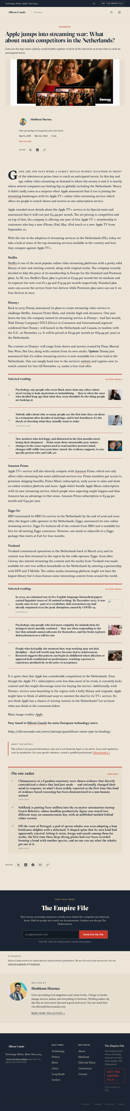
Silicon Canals (37, 723)
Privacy (85, 1104)
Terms (97, 1104)
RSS (107, 1090)
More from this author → (48, 1013)
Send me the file (93, 934)
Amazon (80, 471)
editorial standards (17, 964)
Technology (58, 1051)
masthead (35, 964)
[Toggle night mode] (94, 3)
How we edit (25, 141)
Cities (55, 1068)
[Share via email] (40, 865)
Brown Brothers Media (17, 1059)
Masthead (83, 1056)
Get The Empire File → (114, 1075)
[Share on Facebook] (33, 865)
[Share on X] (30, 149)
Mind (55, 1062)
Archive (56, 1079)
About (81, 1051)
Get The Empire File (112, 3)
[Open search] (111, 12)
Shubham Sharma (41, 119)
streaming (14, 196)
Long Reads (58, 1074)
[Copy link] (44, 149)
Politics (56, 1056)
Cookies (110, 1104)
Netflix (12, 263)
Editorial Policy (87, 1062)
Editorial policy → (101, 752)
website (86, 361)
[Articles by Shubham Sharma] (23, 122)
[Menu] (119, 12)
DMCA (122, 1104)
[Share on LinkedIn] (37, 149)
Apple (39, 714)
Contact (82, 1074)
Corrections (85, 1068)
